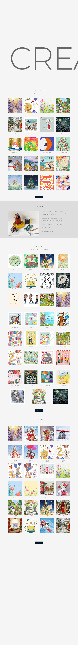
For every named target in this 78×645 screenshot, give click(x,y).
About (51, 84)
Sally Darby (47, 461)
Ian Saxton (15, 516)
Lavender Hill (47, 479)
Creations (28, 84)
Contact (61, 84)
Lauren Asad (63, 479)
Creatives (17, 84)
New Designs (40, 84)
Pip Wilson (15, 461)
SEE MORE (39, 196)
